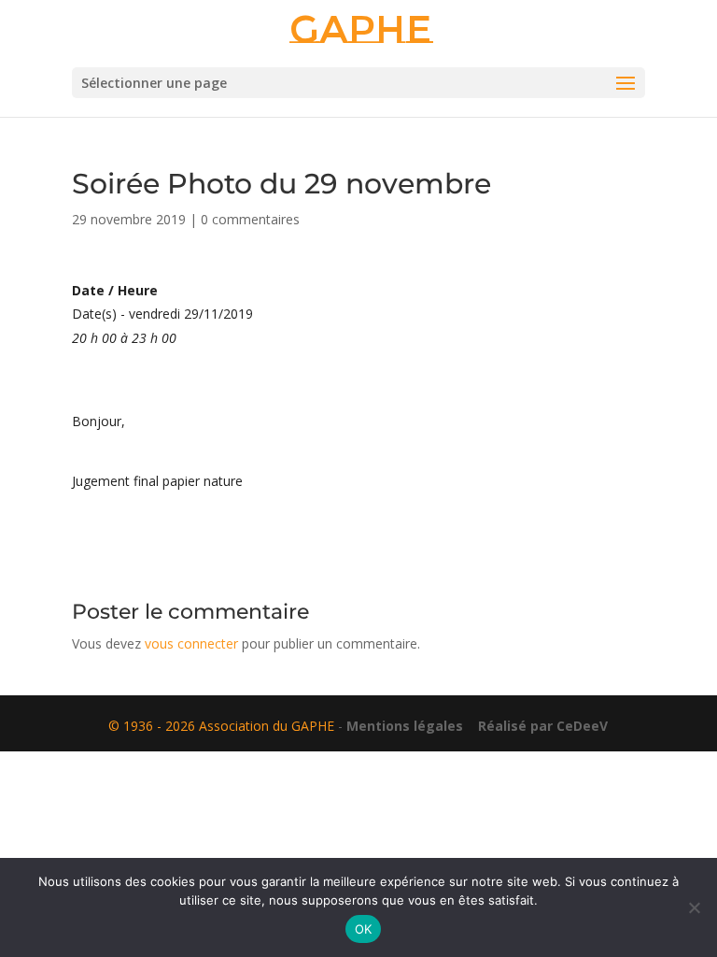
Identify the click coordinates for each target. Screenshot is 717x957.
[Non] (693, 907)
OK (364, 928)
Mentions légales (404, 726)
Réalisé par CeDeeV (537, 726)
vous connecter (191, 643)
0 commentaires (250, 219)
